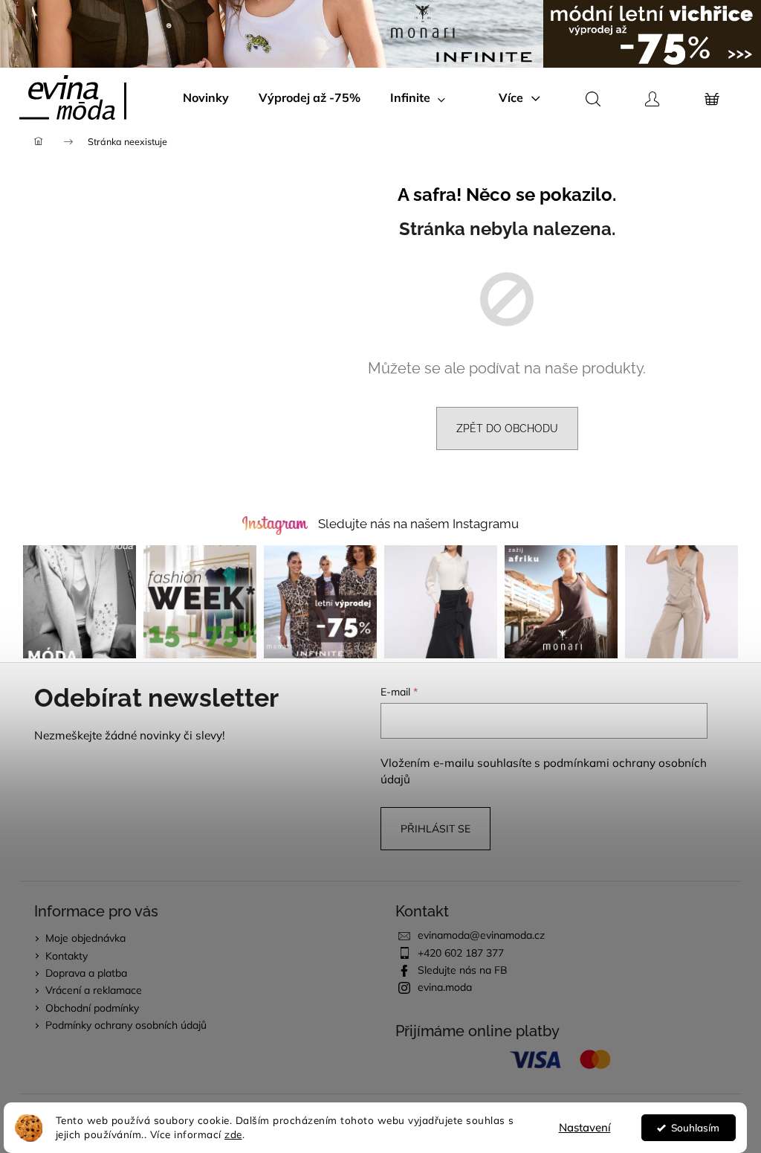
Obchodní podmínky (92, 1008)
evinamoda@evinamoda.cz (481, 935)
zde (233, 1134)
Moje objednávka (85, 938)
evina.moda (445, 987)
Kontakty (66, 956)
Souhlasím (695, 1127)
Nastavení (585, 1127)
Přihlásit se (435, 828)
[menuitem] (206, 97)
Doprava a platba (86, 973)
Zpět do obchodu (507, 428)
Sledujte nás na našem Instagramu (418, 523)
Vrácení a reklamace (93, 990)
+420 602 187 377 (461, 953)
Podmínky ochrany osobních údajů (126, 1025)
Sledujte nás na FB (463, 970)
